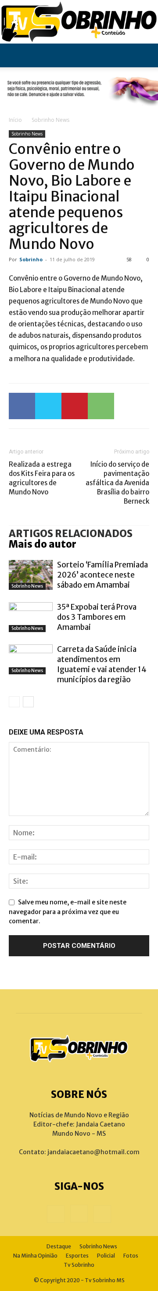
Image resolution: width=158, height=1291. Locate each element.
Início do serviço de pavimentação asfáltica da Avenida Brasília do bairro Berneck (117, 482)
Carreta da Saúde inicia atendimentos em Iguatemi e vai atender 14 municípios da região (102, 664)
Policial (106, 1255)
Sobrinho (31, 259)
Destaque (59, 1246)
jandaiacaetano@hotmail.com (93, 1152)
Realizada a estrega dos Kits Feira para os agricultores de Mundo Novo (42, 478)
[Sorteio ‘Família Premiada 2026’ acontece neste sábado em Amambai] (31, 575)
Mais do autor (42, 544)
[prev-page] (14, 701)
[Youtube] (102, 1214)
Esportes (77, 1255)
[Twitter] (48, 406)
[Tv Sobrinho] (79, 22)
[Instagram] (79, 1213)
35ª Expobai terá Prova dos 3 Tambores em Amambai (96, 617)
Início (15, 120)
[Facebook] (22, 406)
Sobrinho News (50, 120)
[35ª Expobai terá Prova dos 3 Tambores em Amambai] (31, 617)
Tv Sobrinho (79, 1265)
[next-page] (28, 701)
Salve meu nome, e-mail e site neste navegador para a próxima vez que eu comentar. (67, 911)
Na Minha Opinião (35, 1255)
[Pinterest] (74, 406)
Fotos (130, 1255)
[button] (15, 55)
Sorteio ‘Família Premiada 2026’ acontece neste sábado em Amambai (102, 575)
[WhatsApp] (101, 406)
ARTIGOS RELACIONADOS (71, 533)
